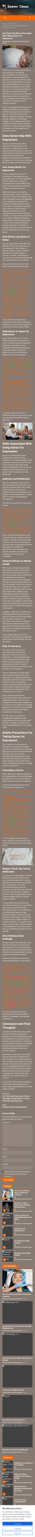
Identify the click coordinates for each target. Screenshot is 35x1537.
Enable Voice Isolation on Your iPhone (7, 1466)
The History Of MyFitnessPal (7, 1231)
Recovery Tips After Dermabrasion (17, 1436)
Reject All (17, 1533)
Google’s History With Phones (7, 1256)
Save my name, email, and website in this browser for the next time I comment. (17, 1174)
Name (5, 1149)
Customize (17, 1529)
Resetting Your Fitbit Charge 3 (7, 1244)
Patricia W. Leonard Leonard (13, 41)
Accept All (17, 1524)
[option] (17, 1467)
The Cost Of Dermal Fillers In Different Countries (7, 1194)
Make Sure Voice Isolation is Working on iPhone (7, 1478)
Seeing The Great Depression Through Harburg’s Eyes (7, 1207)
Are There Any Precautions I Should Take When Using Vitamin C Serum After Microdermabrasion (16, 1097)
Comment (6, 1122)
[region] (17, 1521)
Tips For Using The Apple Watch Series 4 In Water (7, 1219)
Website (5, 1164)
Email (5, 1156)
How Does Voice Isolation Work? (7, 1503)
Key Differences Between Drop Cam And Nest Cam (7, 1490)
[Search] (30, 18)
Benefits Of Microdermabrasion (14, 1106)
